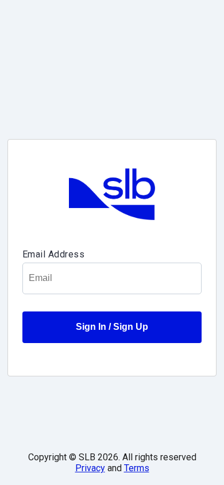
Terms (136, 468)
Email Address (53, 254)
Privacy (90, 468)
